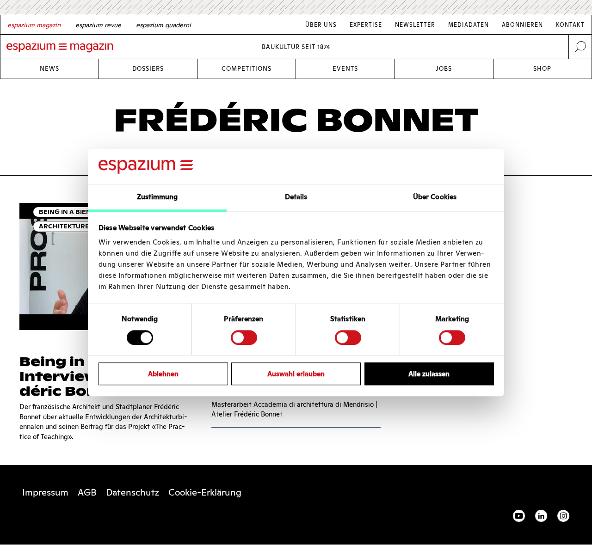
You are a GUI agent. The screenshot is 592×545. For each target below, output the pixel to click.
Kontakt (570, 25)
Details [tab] (296, 197)
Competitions (246, 68)
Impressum (45, 492)
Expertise (366, 25)
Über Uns (321, 25)
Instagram (563, 515)
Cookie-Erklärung (204, 492)
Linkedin (541, 515)
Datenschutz (132, 492)
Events (345, 68)
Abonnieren (522, 25)
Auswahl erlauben (296, 374)
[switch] (244, 337)
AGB (87, 492)
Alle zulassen (429, 374)
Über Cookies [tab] (434, 197)
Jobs (444, 68)
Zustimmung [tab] (157, 197)
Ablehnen (163, 374)
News (49, 68)
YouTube (518, 515)
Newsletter (415, 25)
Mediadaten (468, 25)
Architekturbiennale (78, 226)
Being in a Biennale (74, 212)
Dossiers (148, 68)
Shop (542, 68)
